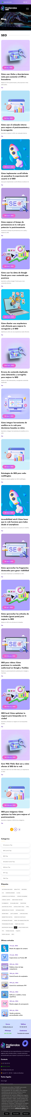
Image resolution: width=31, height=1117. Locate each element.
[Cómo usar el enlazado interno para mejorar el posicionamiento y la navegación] (15, 106)
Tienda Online (10, 931)
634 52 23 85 (8, 2)
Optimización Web (7, 920)
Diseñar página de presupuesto (18, 1004)
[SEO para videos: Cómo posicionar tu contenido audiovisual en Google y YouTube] (15, 643)
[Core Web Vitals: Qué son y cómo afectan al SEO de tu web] (15, 745)
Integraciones (20, 910)
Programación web (7, 924)
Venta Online (6, 934)
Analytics (17, 889)
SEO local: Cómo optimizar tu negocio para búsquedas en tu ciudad (13, 716)
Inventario (5, 913)
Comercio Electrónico (8, 896)
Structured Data (23, 927)
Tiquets (18, 931)
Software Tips (6, 867)
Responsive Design (7, 927)
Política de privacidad (7, 1084)
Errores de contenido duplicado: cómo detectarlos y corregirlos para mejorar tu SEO (14, 375)
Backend (24, 889)
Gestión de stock (7, 906)
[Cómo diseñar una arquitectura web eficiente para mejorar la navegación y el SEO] (15, 304)
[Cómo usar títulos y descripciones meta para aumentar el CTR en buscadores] (15, 55)
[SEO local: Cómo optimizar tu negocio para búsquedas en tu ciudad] (15, 694)
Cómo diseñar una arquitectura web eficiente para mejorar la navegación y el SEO (14, 326)
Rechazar (26, 1113)
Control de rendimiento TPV (18, 985)
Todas (6, 1113)
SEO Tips (5, 856)
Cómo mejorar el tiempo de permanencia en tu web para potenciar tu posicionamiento (13, 225)
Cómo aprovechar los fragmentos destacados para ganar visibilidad (15, 569)
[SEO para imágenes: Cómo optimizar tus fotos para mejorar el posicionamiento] (15, 793)
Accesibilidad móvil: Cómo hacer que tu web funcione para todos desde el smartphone (14, 522)
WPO (13, 934)
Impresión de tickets (8, 910)
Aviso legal (4, 1081)
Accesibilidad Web (7, 889)
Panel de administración (21, 920)
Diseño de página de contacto (18, 948)
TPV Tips (5, 873)
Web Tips (5, 878)
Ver (2, 88)
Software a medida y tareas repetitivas (17, 996)
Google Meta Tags (19, 906)
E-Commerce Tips (7, 845)
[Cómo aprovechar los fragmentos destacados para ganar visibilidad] (15, 549)
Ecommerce (5, 903)
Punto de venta (19, 924)
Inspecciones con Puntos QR (18, 958)
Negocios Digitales (20, 917)
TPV (3, 931)
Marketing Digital (7, 917)
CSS (3, 893)
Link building (24, 913)
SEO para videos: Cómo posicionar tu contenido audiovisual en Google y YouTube (15, 665)
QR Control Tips (7, 850)
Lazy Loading (14, 913)
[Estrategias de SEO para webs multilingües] (15, 454)
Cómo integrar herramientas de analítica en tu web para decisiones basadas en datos (14, 425)
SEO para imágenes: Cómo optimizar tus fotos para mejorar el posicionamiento (15, 814)
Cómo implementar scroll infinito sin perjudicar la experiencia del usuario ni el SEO (14, 176)
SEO (16, 927)
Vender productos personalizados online (16, 1014)
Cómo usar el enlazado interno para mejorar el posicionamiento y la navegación (15, 127)
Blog (7, 23)
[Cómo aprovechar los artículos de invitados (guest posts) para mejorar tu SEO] (15, 595)
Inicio (2, 23)
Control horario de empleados (18, 976)
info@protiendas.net (8, 1027)
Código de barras (22, 896)
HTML (27, 906)
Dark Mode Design (17, 899)
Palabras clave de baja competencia (16, 968)
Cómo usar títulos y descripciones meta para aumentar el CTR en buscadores (15, 77)
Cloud (18, 893)
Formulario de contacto (23, 1033)
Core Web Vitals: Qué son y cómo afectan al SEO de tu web (15, 765)
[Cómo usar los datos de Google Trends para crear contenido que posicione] (15, 254)
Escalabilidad (14, 903)
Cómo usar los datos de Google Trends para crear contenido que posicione (14, 275)
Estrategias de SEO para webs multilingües (13, 474)
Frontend (23, 903)
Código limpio (6, 899)
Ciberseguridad (10, 893)
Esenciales (16, 1113)
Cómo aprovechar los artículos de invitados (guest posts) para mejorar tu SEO (15, 616)
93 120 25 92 (23, 1027)
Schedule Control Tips (9, 861)
